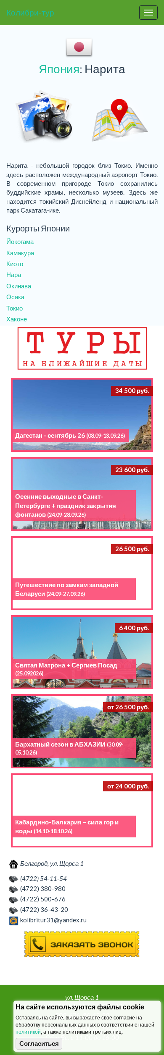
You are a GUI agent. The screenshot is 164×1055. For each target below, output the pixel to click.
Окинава (18, 286)
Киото (14, 263)
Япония (59, 69)
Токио (14, 308)
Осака (15, 296)
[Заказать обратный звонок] (82, 944)
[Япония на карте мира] (119, 117)
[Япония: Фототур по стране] (44, 117)
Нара (13, 274)
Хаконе (16, 319)
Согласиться (39, 1043)
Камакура (20, 253)
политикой (28, 1032)
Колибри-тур (30, 12)
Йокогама (20, 241)
